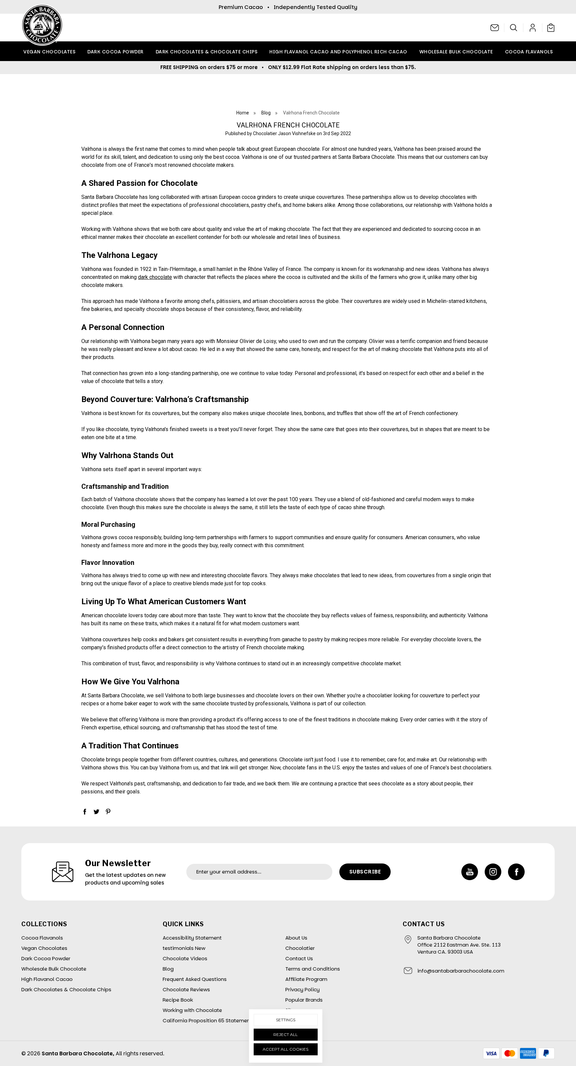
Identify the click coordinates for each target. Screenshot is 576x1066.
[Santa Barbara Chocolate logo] (42, 27)
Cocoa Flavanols (529, 51)
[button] (513, 27)
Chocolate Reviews (186, 989)
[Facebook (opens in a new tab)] (84, 811)
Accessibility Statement (192, 937)
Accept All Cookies (285, 1049)
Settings (285, 1019)
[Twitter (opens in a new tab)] (96, 811)
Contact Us (299, 958)
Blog (168, 968)
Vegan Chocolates (49, 51)
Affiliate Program (306, 979)
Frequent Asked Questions (195, 979)
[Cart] (549, 27)
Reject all (285, 1034)
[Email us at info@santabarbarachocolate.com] (494, 27)
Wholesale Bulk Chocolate (456, 51)
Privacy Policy (302, 989)
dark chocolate (155, 277)
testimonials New (184, 948)
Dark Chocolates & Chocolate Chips (207, 51)
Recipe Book (178, 999)
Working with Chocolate (192, 1010)
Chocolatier (300, 948)
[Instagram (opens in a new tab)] (493, 871)
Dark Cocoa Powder (115, 51)
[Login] (532, 27)
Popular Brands (304, 999)
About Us (296, 937)
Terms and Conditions (312, 968)
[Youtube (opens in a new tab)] (469, 871)
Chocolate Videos (185, 958)
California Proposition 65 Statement (207, 1020)
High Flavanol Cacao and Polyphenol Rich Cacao (338, 51)
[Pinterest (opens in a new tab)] (108, 811)
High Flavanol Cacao (47, 979)
